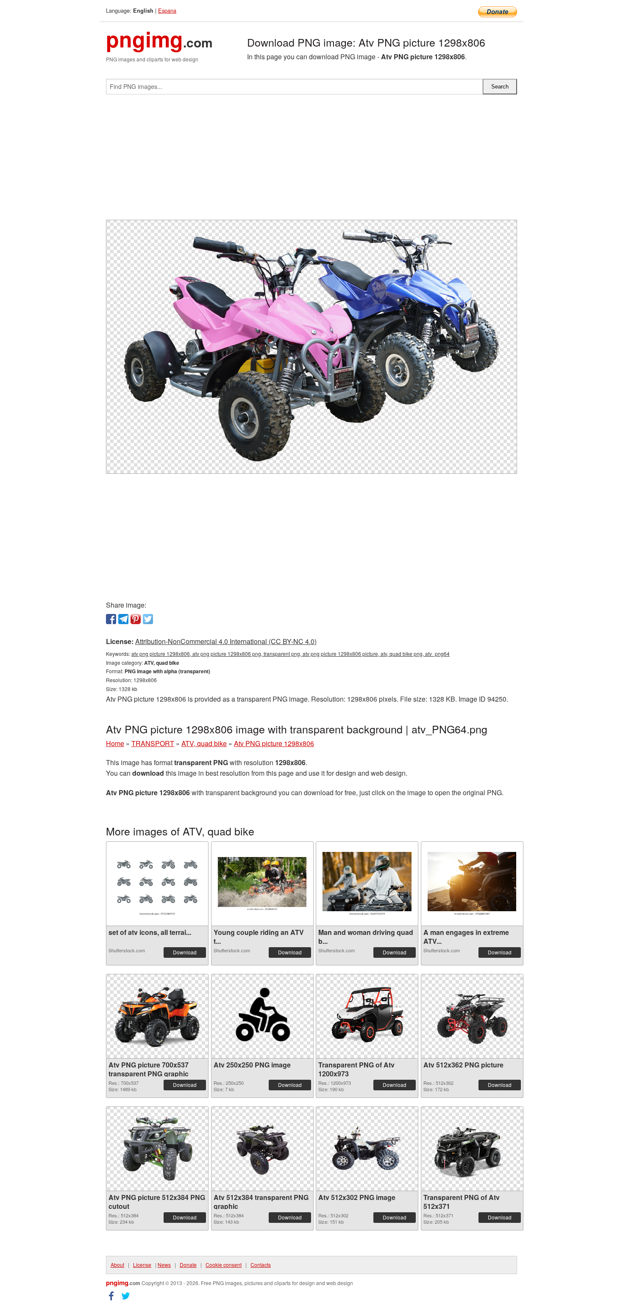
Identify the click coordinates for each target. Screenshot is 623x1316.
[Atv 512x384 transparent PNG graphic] (262, 1149)
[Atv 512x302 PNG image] (367, 1149)
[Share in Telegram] (123, 619)
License (142, 1264)
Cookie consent (224, 1264)
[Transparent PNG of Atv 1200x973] (367, 1016)
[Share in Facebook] (111, 619)
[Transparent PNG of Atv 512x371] (472, 1148)
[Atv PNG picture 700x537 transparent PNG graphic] (157, 1016)
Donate (188, 1264)
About (117, 1264)
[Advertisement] (311, 160)
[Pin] (136, 619)
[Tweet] (148, 619)
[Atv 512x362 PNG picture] (472, 1016)
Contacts (260, 1264)
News (164, 1264)
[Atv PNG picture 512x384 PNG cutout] (157, 1149)
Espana (167, 10)
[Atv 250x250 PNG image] (262, 1016)
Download (185, 952)
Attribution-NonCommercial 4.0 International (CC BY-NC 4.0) (226, 641)
